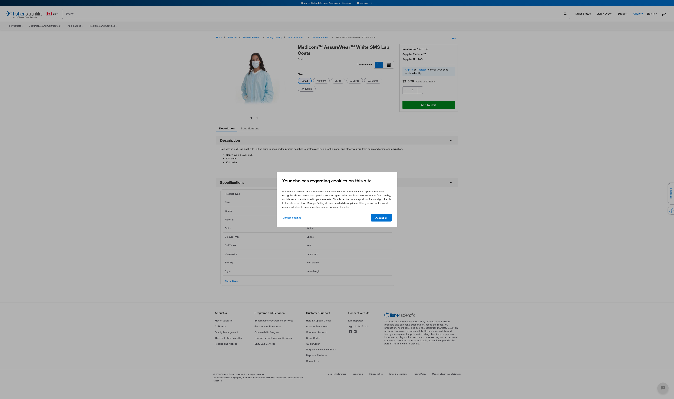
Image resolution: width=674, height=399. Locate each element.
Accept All (381, 217)
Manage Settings (291, 217)
